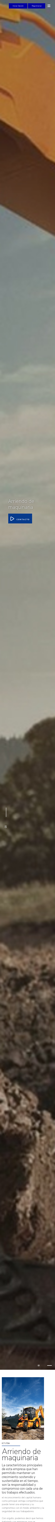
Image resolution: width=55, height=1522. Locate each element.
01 (39, 1365)
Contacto (23, 519)
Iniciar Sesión (18, 6)
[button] (5, 818)
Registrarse (36, 6)
